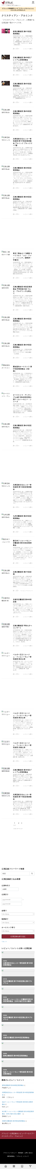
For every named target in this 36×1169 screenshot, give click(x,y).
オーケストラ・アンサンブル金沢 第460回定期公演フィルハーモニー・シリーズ (22, 398)
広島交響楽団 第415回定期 (22, 573)
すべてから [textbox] (5, 914)
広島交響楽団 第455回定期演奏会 (22, 85)
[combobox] (18, 914)
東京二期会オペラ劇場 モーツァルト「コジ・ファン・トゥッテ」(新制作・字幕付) (22, 256)
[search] (32, 873)
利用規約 (20, 1153)
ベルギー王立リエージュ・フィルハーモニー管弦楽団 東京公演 (22, 656)
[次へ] (22, 823)
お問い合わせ (29, 1153)
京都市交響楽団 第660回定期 (22, 600)
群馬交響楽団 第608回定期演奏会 (13, 1085)
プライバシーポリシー (10, 1153)
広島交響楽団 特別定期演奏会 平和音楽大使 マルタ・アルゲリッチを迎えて (22, 290)
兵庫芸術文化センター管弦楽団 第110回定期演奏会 (22, 796)
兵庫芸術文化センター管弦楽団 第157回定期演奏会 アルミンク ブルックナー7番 (22, 142)
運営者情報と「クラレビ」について (18, 1156)
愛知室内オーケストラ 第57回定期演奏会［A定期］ (22, 368)
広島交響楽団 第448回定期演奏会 (22, 169)
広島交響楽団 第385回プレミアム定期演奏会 (22, 771)
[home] (5, 1166)
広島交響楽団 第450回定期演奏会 (22, 112)
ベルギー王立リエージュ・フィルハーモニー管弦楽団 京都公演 (22, 745)
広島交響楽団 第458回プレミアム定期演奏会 (22, 58)
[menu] (33, 2)
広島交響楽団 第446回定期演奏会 (22, 198)
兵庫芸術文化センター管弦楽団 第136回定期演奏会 (22, 487)
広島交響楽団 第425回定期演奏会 (22, 426)
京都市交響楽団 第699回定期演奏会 (13, 1121)
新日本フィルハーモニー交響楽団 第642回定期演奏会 (22, 543)
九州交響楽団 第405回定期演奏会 (22, 517)
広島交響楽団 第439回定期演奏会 (22, 346)
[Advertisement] (18, 233)
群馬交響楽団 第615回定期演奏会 (22, 32)
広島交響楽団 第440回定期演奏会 (22, 320)
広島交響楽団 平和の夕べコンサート (22, 626)
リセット (4, 941)
